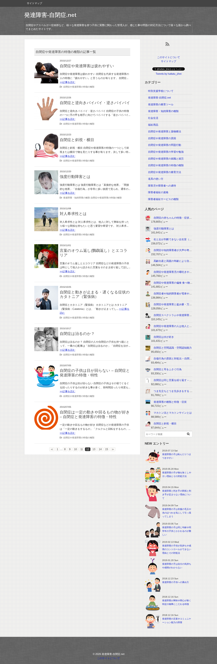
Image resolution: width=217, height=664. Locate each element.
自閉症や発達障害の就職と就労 (166, 158)
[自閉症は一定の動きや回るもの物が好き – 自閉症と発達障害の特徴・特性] (46, 407)
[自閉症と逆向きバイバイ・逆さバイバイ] (46, 98)
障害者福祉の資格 (158, 192)
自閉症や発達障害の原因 (162, 138)
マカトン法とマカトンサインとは (173, 412)
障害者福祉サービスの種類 (163, 199)
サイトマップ (34, 3)
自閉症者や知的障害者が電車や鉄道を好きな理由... (182, 293)
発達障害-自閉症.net (50, 15)
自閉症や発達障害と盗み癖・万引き (174, 304)
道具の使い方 (155, 178)
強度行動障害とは (75, 176)
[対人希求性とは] (46, 209)
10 (75, 449)
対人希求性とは (73, 213)
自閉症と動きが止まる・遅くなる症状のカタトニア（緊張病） (95, 294)
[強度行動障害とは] (46, 172)
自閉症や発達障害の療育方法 (164, 172)
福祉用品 (153, 124)
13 (93, 449)
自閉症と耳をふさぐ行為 (168, 369)
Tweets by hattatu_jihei (169, 73)
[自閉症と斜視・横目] (46, 135)
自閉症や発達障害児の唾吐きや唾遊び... (176, 272)
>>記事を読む (67, 82)
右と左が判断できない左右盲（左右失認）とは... (181, 239)
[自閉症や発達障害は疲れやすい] (46, 61)
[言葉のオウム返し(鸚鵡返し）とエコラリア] (46, 246)
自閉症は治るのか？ (77, 333)
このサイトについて (168, 57)
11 (81, 449)
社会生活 (153, 118)
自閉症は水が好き (164, 337)
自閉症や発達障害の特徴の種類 (78, 86)
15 (106, 449)
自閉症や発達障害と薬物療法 (164, 131)
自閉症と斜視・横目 (77, 140)
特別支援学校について (160, 91)
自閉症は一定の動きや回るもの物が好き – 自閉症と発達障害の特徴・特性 (95, 414)
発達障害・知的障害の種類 (76, 197)
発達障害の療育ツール (160, 104)
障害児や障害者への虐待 (162, 185)
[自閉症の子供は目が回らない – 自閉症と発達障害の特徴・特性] (46, 366)
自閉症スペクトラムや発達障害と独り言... (177, 315)
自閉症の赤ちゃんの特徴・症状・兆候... (176, 217)
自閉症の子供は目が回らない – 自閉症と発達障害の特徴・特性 (95, 372)
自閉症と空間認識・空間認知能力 (173, 347)
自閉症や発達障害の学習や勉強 (166, 151)
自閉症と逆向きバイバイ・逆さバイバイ (95, 103)
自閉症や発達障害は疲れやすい (87, 66)
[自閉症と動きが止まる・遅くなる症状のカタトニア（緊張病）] (46, 287)
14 (100, 449)
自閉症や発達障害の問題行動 (164, 145)
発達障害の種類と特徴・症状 (170, 402)
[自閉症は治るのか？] (46, 329)
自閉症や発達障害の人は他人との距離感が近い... (181, 326)
